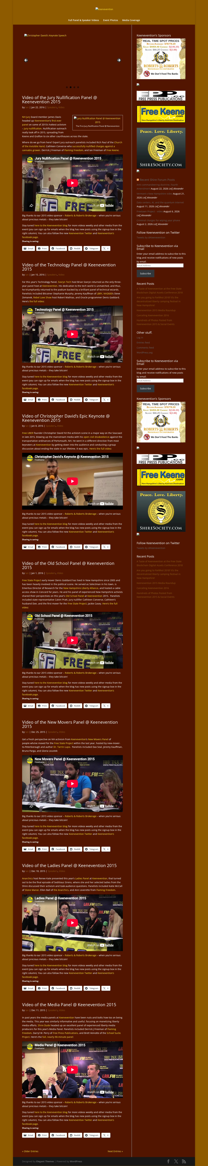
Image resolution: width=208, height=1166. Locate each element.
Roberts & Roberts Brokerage (80, 215)
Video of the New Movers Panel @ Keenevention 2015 (70, 724)
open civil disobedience (96, 436)
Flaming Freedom (73, 150)
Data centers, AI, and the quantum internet (160, 202)
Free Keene (112, 150)
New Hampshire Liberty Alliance (80, 588)
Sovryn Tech (64, 281)
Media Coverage (131, 20)
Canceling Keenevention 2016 (153, 315)
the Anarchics (61, 889)
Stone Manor (32, 889)
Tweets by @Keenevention (151, 237)
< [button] (26, 60)
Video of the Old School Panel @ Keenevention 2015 (68, 565)
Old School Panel (75, 595)
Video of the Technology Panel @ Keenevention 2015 (69, 267)
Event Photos (110, 20)
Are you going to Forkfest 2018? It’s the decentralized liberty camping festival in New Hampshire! (159, 301)
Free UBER (27, 433)
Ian (27, 107)
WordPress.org (145, 352)
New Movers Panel (98, 739)
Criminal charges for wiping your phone (158, 220)
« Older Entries (30, 1151)
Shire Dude (44, 1025)
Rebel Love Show (42, 297)
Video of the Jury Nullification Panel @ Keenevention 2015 (59, 99)
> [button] (118, 60)
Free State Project (31, 580)
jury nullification (33, 128)
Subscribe (145, 273)
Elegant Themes (45, 1161)
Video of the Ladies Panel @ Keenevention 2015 (69, 865)
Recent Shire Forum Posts (157, 180)
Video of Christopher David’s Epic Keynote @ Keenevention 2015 (66, 418)
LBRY (99, 293)
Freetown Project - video (150, 211)
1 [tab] (67, 87)
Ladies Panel (82, 878)
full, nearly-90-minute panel (57, 1036)
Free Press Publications (65, 1033)
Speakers (52, 107)
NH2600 (108, 293)
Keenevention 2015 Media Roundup (156, 310)
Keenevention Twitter (80, 233)
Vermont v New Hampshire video (154, 193)
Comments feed (145, 347)
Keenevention (42, 120)
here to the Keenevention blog (50, 225)
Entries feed (143, 342)
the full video (36, 301)
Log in (140, 337)
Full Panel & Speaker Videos (83, 20)
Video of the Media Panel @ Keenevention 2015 (69, 1004)
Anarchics (27, 878)
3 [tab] (74, 87)
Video (61, 107)
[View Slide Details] (73, 57)
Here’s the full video (100, 448)
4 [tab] (78, 87)
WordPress (76, 1161)
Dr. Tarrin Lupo (61, 746)
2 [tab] (71, 87)
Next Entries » (115, 1151)
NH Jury (26, 116)
